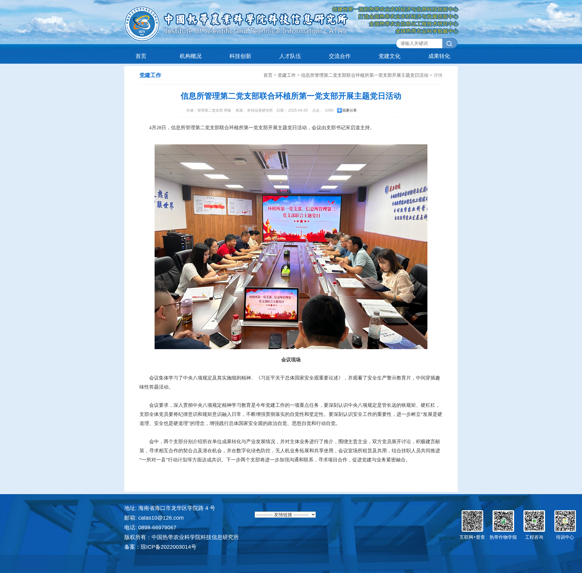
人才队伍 (290, 56)
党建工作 (287, 75)
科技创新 (240, 56)
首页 (140, 56)
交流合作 (340, 56)
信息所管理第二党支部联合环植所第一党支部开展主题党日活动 (364, 75)
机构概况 (191, 56)
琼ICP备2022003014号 (168, 547)
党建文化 (389, 56)
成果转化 (439, 56)
